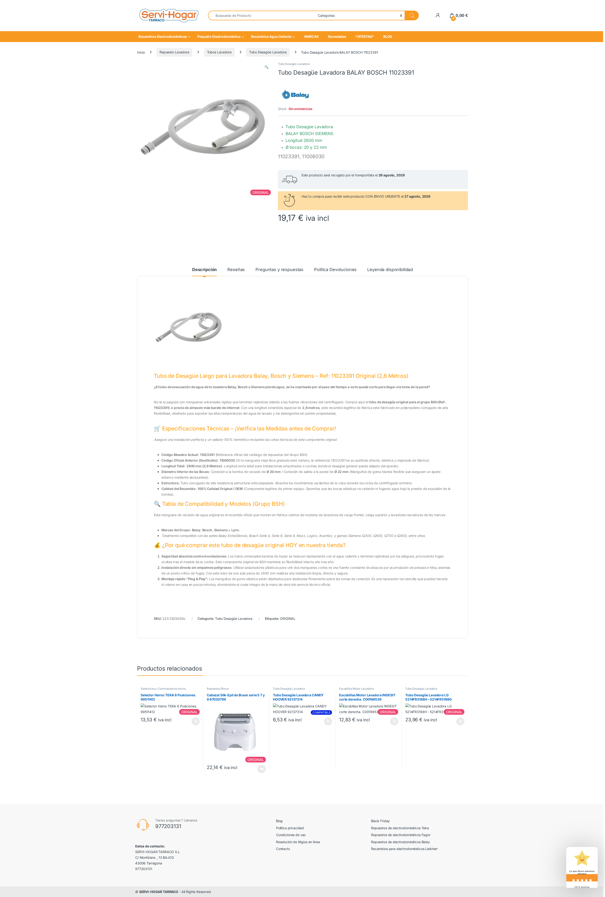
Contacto (283, 849)
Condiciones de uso (291, 835)
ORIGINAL (287, 618)
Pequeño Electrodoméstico (219, 36)
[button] (266, 67)
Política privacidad (290, 828)
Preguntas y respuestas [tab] (279, 270)
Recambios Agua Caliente (271, 36)
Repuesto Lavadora (174, 52)
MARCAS (311, 36)
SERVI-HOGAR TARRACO (158, 892)
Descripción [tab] (204, 270)
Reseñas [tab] (236, 270)
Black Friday (380, 821)
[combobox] (261, 15)
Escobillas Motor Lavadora (356, 688)
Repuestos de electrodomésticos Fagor (400, 835)
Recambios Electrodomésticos (162, 36)
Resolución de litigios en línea (298, 842)
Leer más (261, 769)
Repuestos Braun (218, 688)
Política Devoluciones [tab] (335, 270)
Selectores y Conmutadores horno (163, 688)
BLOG (387, 36)
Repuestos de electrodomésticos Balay (400, 842)
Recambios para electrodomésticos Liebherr (404, 849)
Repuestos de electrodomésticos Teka (400, 828)
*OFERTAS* (364, 36)
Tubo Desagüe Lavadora (267, 52)
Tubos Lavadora (219, 52)
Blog (279, 821)
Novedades (337, 36)
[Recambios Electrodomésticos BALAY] (295, 94)
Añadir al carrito (195, 721)
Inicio (141, 52)
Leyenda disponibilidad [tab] (390, 270)
